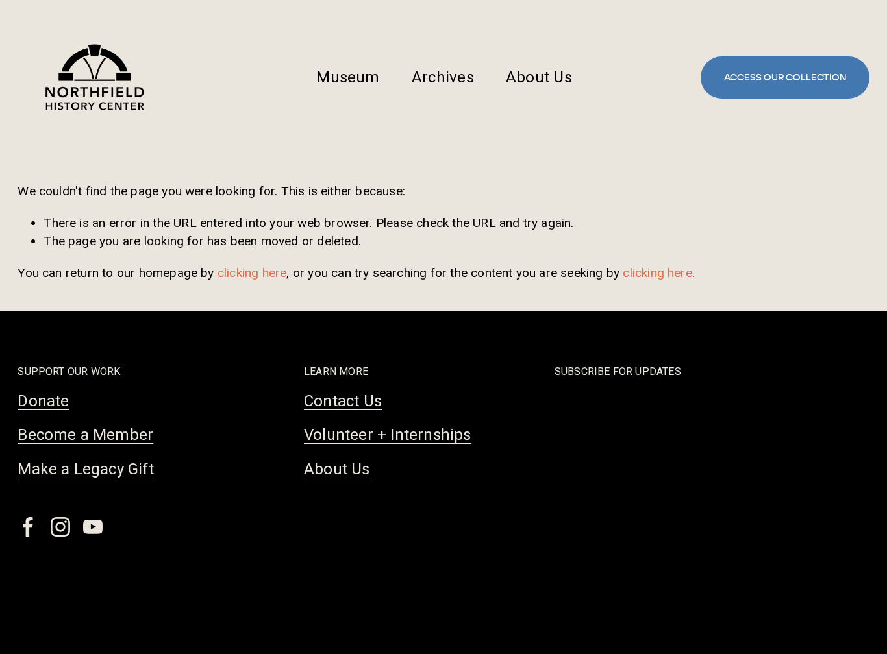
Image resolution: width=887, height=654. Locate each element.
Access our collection (785, 77)
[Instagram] (60, 526)
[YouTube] (92, 526)
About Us (539, 77)
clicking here (252, 272)
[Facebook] (28, 526)
